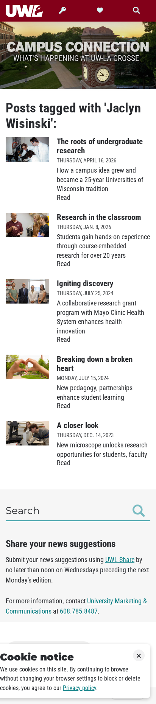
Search (23, 511)
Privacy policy (79, 688)
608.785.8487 (79, 611)
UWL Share (119, 560)
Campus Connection (78, 46)
